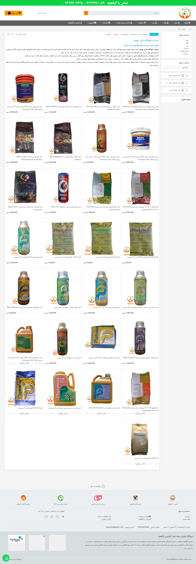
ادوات (141, 23)
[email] (46, 517)
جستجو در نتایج (184, 63)
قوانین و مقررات (143, 516)
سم (176, 23)
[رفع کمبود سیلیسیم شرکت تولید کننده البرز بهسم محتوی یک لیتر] (140, 338)
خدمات (105, 23)
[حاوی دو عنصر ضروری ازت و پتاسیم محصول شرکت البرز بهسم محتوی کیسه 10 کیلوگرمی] (101, 338)
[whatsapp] (52, 517)
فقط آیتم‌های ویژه (175, 90)
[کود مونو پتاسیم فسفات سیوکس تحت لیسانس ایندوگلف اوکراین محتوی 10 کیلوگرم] (24, 137)
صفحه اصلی (185, 99)
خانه (186, 23)
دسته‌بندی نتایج (185, 35)
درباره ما (187, 516)
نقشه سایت (186, 519)
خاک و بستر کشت (123, 23)
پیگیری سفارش (106, 519)
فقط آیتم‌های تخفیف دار (173, 83)
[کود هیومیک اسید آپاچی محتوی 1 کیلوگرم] (63, 87)
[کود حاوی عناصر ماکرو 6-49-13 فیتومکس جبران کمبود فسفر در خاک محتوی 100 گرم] (63, 238)
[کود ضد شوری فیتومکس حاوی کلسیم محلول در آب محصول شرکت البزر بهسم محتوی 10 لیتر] (101, 388)
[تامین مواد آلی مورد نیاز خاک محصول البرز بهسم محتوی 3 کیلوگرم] (24, 187)
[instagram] (57, 517)
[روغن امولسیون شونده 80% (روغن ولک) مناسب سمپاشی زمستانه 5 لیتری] (24, 338)
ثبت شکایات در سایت (104, 516)
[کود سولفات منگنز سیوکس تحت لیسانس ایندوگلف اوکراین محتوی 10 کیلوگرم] (63, 137)
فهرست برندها (181, 29)
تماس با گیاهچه (74, 23)
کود (165, 23)
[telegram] (63, 517)
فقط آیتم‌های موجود (174, 76)
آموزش (91, 23)
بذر (153, 23)
